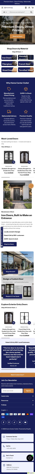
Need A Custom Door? (17, 375)
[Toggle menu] (2, 8)
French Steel (24, 327)
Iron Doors (8, 166)
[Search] (31, 12)
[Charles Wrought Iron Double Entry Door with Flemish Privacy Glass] (24, 157)
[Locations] (26, 8)
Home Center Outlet (12, 429)
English (3, 410)
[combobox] (17, 12)
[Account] (29, 8)
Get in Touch (10, 455)
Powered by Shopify (25, 429)
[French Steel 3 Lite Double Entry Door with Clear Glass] (24, 318)
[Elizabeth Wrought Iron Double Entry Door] (8, 157)
